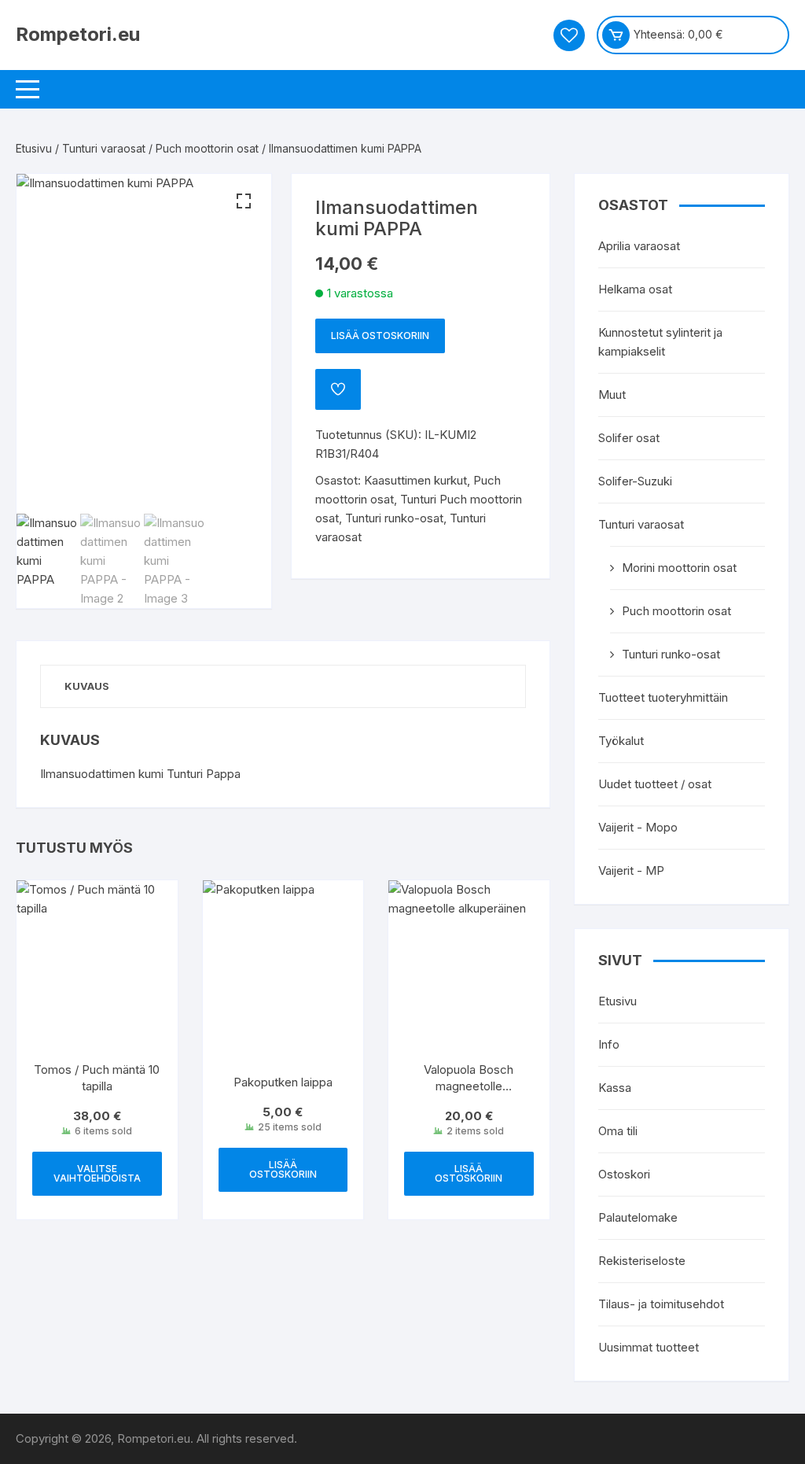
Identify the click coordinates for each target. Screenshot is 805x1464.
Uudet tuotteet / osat (654, 783)
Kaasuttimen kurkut (415, 480)
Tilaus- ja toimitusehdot (661, 1303)
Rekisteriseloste (642, 1260)
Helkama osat (635, 289)
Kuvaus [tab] (86, 686)
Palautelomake (638, 1217)
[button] (243, 201)
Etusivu (34, 148)
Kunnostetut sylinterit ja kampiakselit (660, 342)
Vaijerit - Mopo (638, 827)
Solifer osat (629, 437)
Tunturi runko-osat (394, 518)
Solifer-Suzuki (635, 481)
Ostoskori (624, 1174)
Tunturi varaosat (103, 148)
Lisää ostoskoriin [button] (283, 1169)
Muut (612, 394)
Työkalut (621, 740)
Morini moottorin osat (679, 567)
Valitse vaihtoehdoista (97, 1173)
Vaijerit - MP (631, 870)
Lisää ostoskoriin (380, 335)
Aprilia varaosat (639, 245)
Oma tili (618, 1130)
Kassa (614, 1087)
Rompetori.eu (78, 34)
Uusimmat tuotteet (648, 1347)
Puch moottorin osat (207, 148)
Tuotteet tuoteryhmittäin (663, 697)
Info (608, 1044)
